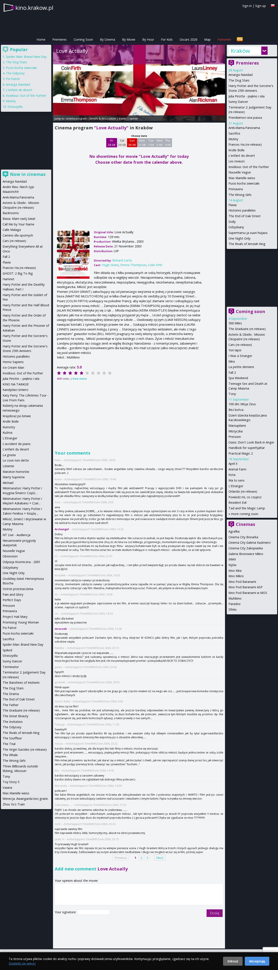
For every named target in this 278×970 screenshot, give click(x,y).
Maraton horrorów (16, 472)
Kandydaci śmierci (15, 390)
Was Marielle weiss (241, 178)
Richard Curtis (79, 60)
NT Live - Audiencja (16, 535)
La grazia (9, 455)
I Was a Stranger (240, 356)
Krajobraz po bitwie (17, 416)
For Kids (167, 39)
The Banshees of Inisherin (21, 682)
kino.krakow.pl (34, 8)
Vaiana (7, 787)
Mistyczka (235, 431)
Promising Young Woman (21, 622)
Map (207, 39)
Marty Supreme (14, 477)
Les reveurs (236, 161)
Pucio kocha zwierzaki (243, 183)
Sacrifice (234, 133)
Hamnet (8, 279)
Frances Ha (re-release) (245, 144)
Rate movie (80, 378)
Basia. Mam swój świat (19, 219)
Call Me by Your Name (18, 224)
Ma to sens (236, 480)
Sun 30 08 (132, 142)
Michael (8, 483)
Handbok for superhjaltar (246, 448)
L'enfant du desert (241, 155)
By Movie (128, 39)
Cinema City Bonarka (243, 537)
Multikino (235, 598)
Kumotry (9, 427)
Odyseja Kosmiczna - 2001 (21, 562)
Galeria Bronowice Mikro (245, 554)
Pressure (234, 437)
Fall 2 (232, 372)
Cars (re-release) (240, 345)
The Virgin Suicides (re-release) (25, 749)
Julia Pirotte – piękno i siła (21, 379)
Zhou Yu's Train (14, 804)
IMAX (232, 559)
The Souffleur (12, 738)
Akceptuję (257, 961)
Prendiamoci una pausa (245, 117)
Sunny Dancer (238, 102)
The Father (10, 705)
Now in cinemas (28, 174)
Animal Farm (237, 469)
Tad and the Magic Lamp (246, 508)
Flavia (232, 205)
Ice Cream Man (13, 367)
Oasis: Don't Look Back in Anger (251, 442)
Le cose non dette (16, 460)
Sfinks (232, 609)
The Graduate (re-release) (247, 329)
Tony (232, 394)
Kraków (240, 51)
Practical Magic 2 (240, 453)
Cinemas (245, 524)
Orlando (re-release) (242, 491)
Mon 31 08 (142, 142)
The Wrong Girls (240, 195)
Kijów (232, 565)
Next (159, 858)
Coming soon (250, 311)
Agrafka (234, 531)
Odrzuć (232, 961)
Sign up (260, 6)
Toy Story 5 (11, 782)
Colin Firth (155, 265)
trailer (123, 118)
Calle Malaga (12, 230)
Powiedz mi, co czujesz (244, 497)
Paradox (234, 604)
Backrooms (11, 213)
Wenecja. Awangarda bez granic (25, 799)
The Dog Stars (239, 80)
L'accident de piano (17, 444)
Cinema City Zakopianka (245, 548)
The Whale (10, 755)
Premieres (59, 39)
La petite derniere (241, 367)
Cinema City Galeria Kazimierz (249, 542)
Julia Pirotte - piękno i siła (246, 96)
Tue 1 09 (151, 142)
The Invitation (13, 722)
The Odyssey (15, 73)
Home (40, 39)
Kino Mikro (236, 576)
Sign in (247, 6)
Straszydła (15, 107)
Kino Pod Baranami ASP (245, 587)
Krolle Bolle (236, 150)
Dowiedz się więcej (22, 963)
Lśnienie (8, 466)
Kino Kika (235, 570)
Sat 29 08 (122, 142)
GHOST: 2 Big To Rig (18, 273)
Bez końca (235, 410)
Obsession (10, 556)
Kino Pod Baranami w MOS (247, 593)
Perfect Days (12, 600)
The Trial (9, 744)
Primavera (235, 189)
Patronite (224, 39)
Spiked (7, 650)
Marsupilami (237, 425)
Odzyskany (236, 227)
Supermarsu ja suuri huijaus (248, 233)
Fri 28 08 (111, 142)
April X (232, 464)
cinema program (76, 118)
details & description (102, 118)
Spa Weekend (238, 378)
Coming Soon (83, 39)
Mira (231, 361)
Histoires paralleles (242, 210)
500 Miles (235, 323)
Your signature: (66, 912)
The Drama (11, 694)
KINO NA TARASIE (16, 384)
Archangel (62, 529)
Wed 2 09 (159, 142)
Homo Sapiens (13, 362)
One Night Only (239, 238)
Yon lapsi (234, 350)
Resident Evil (237, 502)
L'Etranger (235, 486)
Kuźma (7, 432)
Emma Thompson (133, 265)
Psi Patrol (13, 79)
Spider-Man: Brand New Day (26, 57)
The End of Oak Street (244, 216)
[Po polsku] (273, 5)
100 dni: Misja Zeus (242, 404)
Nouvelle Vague (239, 172)
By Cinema (107, 39)
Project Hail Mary (15, 617)
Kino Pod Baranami (242, 582)
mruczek (61, 629)
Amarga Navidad (240, 75)
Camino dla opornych (18, 235)
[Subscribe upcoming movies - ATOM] (239, 39)
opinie (133, 118)
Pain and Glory (13, 594)
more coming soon (244, 514)
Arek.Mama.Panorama (244, 128)
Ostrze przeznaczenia (18, 589)
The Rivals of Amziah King (246, 244)
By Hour (148, 39)
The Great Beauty (15, 716)
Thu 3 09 (168, 142)
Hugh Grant (110, 265)
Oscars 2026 (188, 39)
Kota (231, 475)
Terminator (11, 667)
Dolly (232, 222)
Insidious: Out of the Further (248, 167)
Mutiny (233, 139)
